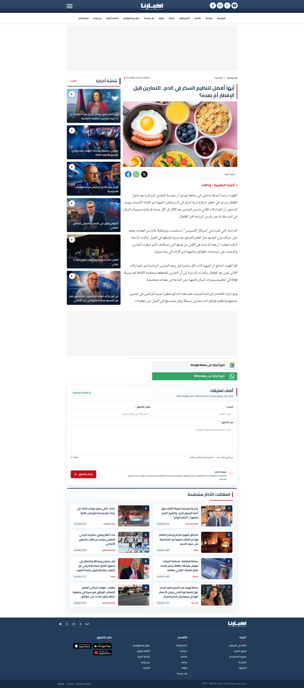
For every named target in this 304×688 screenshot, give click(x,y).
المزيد (73, 80)
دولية (161, 18)
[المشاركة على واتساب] (136, 174)
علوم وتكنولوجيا (131, 18)
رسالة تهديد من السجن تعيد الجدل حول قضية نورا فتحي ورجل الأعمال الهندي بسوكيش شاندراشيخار (178, 592)
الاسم (229, 407)
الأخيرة (146, 668)
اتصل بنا (70, 683)
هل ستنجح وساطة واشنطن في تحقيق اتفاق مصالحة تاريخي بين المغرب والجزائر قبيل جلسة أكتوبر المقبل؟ (96, 566)
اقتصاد (197, 18)
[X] (67, 624)
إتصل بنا (242, 662)
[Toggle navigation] (69, 6)
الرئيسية (221, 18)
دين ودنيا (97, 18)
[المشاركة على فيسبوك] (128, 174)
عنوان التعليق (143, 407)
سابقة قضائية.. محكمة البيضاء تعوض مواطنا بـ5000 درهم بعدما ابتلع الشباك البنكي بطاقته (179, 566)
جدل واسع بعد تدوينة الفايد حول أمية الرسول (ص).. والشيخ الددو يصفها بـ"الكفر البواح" (179, 513)
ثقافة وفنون (143, 651)
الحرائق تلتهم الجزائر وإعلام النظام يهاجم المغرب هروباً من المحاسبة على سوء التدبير (178, 539)
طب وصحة (149, 18)
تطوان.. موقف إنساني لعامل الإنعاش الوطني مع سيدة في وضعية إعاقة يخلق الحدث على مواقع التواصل (94, 592)
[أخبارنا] (237, 624)
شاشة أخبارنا (112, 18)
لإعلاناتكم (83, 18)
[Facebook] (80, 624)
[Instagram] (73, 624)
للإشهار (242, 668)
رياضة (172, 18)
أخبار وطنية (184, 18)
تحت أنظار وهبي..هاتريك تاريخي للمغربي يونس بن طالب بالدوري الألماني (97, 539)
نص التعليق (226, 422)
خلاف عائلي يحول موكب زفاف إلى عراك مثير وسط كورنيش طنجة (96, 510)
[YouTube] (60, 624)
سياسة (209, 18)
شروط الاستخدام (237, 656)
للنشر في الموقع (238, 645)
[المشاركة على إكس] (144, 174)
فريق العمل (240, 651)
